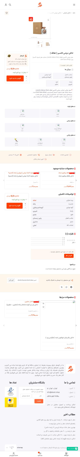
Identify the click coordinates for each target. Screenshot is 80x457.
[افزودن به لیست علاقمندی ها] (7, 13)
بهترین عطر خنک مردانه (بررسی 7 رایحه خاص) (60, 427)
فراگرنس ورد (70, 344)
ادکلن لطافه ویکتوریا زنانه (66, 176)
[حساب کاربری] (6, 5)
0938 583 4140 (53, 396)
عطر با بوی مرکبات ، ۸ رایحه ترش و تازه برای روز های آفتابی (56, 420)
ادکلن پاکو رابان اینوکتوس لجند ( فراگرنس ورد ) (60, 338)
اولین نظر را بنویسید (66, 65)
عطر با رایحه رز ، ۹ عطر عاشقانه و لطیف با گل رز (59, 431)
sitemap (20, 448)
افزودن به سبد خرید (15, 78)
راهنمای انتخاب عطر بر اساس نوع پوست (62, 423)
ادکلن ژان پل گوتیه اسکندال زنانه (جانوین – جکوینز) (22, 305)
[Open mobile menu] (74, 5)
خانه (74, 13)
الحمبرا (35, 182)
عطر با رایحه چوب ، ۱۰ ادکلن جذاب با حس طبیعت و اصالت (55, 435)
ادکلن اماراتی (67, 13)
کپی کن (11, 280)
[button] (71, 287)
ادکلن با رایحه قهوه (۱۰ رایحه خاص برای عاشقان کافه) (58, 439)
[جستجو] (10, 5)
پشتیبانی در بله (71, 449)
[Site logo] (40, 5)
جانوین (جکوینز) (32, 311)
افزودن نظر (69, 256)
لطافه (71, 182)
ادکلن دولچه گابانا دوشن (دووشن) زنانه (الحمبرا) (23, 176)
